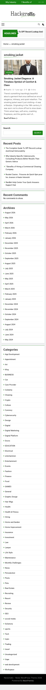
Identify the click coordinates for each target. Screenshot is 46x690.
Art (6, 364)
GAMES (8, 486)
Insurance (9, 532)
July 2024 (9, 330)
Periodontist (10, 573)
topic (7, 639)
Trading (8, 644)
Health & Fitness (12, 512)
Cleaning (8, 395)
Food (7, 481)
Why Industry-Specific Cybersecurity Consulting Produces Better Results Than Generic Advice (9, 2)
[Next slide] (43, 2)
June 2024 (9, 335)
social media (10, 619)
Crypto (7, 400)
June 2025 (9, 274)
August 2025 (10, 263)
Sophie (8, 89)
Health (7, 507)
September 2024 (11, 319)
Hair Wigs (9, 502)
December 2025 (11, 243)
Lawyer (8, 547)
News (7, 568)
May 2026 (9, 218)
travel (7, 649)
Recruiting (9, 593)
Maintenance (10, 558)
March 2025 (10, 289)
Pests (7, 578)
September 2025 (11, 258)
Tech (7, 634)
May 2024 (9, 340)
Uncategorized (11, 654)
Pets (7, 583)
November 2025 (11, 248)
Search (6, 128)
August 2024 (10, 324)
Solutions (9, 624)
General (9, 72)
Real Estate (9, 588)
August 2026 (10, 213)
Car (6, 380)
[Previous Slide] (39, 2)
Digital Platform (11, 436)
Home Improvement (13, 527)
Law (6, 542)
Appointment (10, 359)
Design (8, 420)
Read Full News (10, 118)
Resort (7, 598)
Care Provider (10, 385)
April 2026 (9, 223)
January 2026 (10, 238)
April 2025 (9, 284)
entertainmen (10, 456)
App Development (12, 354)
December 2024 (11, 304)
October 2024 (10, 314)
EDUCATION (10, 446)
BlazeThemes (28, 681)
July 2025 (9, 268)
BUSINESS (9, 375)
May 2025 (9, 279)
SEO (6, 614)
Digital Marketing (12, 430)
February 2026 (10, 233)
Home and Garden (12, 522)
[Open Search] (39, 24)
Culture (8, 405)
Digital (7, 425)
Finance (8, 476)
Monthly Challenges (13, 563)
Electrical (9, 451)
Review (8, 603)
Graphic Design (11, 497)
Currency (8, 410)
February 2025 (10, 294)
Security (8, 608)
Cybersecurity (10, 415)
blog (7, 369)
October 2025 (10, 253)
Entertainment (11, 461)
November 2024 (11, 309)
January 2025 (10, 299)
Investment (9, 537)
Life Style (9, 553)
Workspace (9, 670)
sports (7, 629)
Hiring (7, 517)
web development (12, 664)
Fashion (8, 471)
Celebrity (8, 390)
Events (8, 466)
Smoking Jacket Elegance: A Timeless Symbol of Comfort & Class (20, 82)
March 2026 (10, 228)
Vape (7, 659)
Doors (7, 441)
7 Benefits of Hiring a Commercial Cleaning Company (26, 2)
